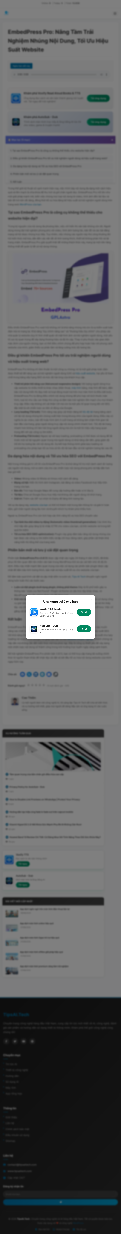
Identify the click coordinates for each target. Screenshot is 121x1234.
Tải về (84, 612)
